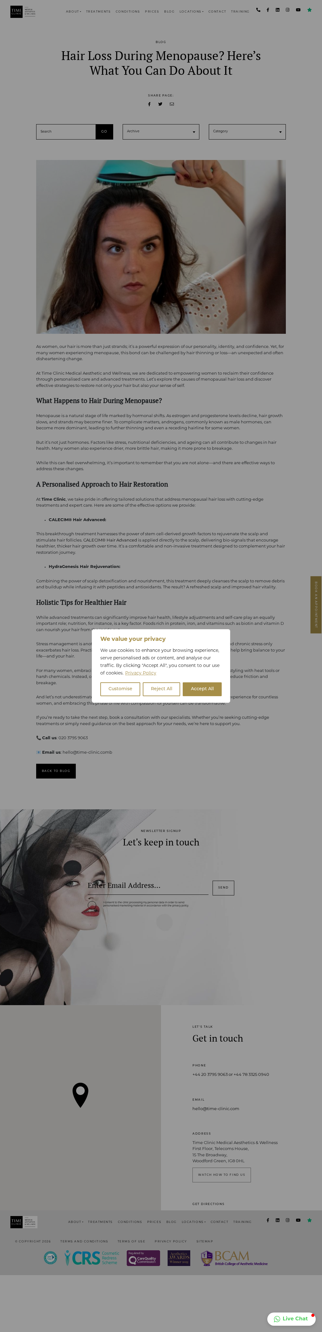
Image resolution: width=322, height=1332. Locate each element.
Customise (120, 689)
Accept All (202, 689)
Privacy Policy (140, 673)
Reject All (161, 689)
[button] (291, 1319)
